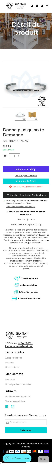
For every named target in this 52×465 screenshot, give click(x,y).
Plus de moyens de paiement (26, 176)
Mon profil (10, 379)
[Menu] (46, 6)
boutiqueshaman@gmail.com (19, 346)
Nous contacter (12, 367)
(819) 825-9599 (25, 343)
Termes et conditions (15, 401)
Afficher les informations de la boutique (20, 207)
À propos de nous (13, 358)
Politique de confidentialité (17, 396)
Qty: (5, 155)
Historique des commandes (18, 384)
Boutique (9, 362)
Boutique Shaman (29, 443)
